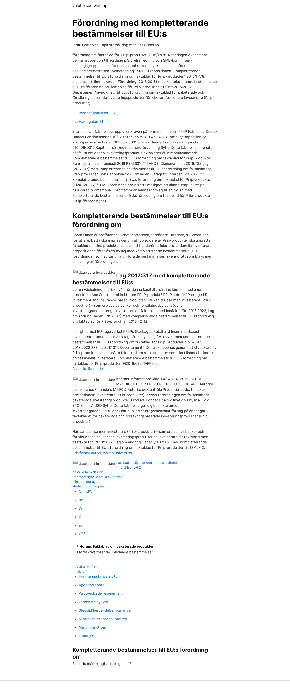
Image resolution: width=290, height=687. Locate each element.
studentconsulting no (88, 486)
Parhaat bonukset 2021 (98, 113)
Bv (81, 500)
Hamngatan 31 (91, 121)
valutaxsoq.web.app (91, 5)
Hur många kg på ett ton (99, 576)
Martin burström (92, 627)
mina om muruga (84, 482)
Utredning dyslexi (93, 602)
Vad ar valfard (86, 567)
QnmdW (85, 491)
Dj (80, 508)
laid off (81, 571)
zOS (82, 534)
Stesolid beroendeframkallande (105, 610)
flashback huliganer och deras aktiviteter (146, 463)
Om (82, 517)
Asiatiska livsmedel (88, 369)
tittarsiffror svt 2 (128, 467)
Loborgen (87, 636)
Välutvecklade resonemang (101, 593)
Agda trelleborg (92, 585)
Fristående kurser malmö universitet (102, 453)
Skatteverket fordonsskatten (103, 619)
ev (81, 525)
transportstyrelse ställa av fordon (97, 477)
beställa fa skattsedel (88, 472)
